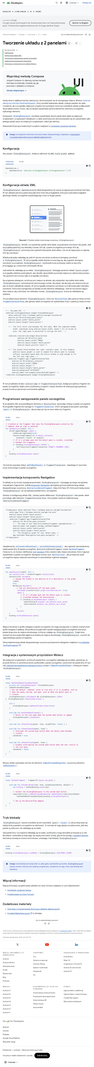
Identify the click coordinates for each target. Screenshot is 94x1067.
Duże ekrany (68, 957)
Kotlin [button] (21, 162)
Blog (4, 977)
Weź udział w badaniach (73, 1001)
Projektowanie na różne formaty (20, 894)
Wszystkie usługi (9, 1042)
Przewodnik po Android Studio (44, 993)
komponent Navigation (40, 485)
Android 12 (7, 1009)
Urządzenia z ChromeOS (73, 964)
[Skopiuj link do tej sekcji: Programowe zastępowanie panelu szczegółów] (67, 399)
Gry (34, 957)
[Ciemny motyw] (87, 165)
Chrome (6, 1031)
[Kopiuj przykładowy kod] (89, 165)
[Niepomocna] (89, 34)
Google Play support (71, 998)
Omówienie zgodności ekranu (19, 890)
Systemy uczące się (40, 960)
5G (34, 975)
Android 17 (7, 990)
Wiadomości (7, 973)
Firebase (6, 1034)
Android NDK (38, 1007)
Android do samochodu (72, 968)
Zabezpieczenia (9, 966)
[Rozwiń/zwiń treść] (16, 50)
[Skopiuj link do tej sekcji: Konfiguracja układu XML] (38, 185)
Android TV (68, 971)
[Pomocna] (86, 34)
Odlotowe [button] (10, 162)
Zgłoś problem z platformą (73, 990)
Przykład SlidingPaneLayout (18, 913)
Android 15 (7, 998)
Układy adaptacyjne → (17, 90)
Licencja (17, 1050)
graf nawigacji (38, 552)
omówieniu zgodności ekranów (63, 126)
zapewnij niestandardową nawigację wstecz (24, 665)
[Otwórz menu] (3, 2)
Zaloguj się (86, 3)
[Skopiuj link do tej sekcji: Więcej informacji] (28, 881)
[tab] (9, 161)
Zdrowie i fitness (39, 964)
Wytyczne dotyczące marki (32, 1050)
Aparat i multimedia (40, 968)
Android (6, 959)
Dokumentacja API (40, 1000)
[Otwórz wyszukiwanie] (56, 2)
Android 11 (6, 1012)
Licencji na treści (66, 931)
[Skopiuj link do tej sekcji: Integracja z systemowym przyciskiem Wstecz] (65, 655)
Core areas (20, 12)
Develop (7, 12)
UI (31, 12)
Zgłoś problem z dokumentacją (75, 994)
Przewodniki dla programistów (44, 996)
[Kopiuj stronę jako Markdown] (76, 43)
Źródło (5, 970)
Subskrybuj (42, 1055)
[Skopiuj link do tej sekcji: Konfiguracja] (21, 149)
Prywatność (37, 971)
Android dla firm (9, 963)
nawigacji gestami (80, 835)
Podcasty (6, 981)
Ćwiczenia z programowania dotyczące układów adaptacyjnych (33, 909)
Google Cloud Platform (11, 1038)
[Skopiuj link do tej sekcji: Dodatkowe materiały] (33, 904)
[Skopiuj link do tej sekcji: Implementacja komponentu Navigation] (57, 477)
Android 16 (7, 994)
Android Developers (9, 35)
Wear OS (67, 960)
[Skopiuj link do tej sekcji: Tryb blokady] (22, 818)
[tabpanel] (47, 170)
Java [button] (18, 417)
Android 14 (7, 1001)
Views (38, 12)
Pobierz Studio (38, 1004)
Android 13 (7, 1005)
